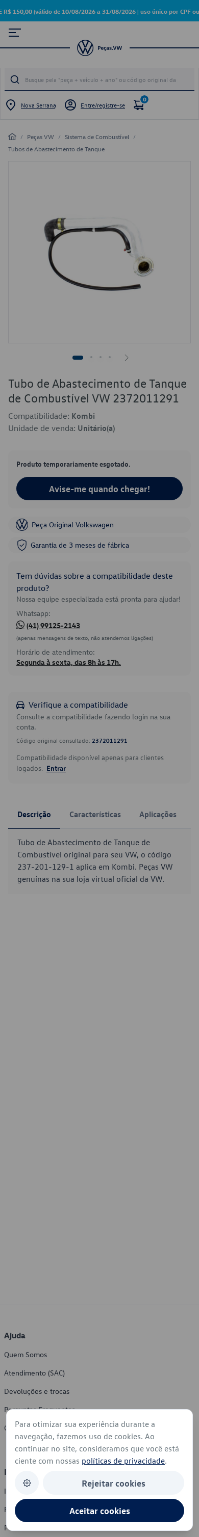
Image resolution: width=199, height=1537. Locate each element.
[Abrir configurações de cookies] (27, 1483)
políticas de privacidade (123, 1460)
